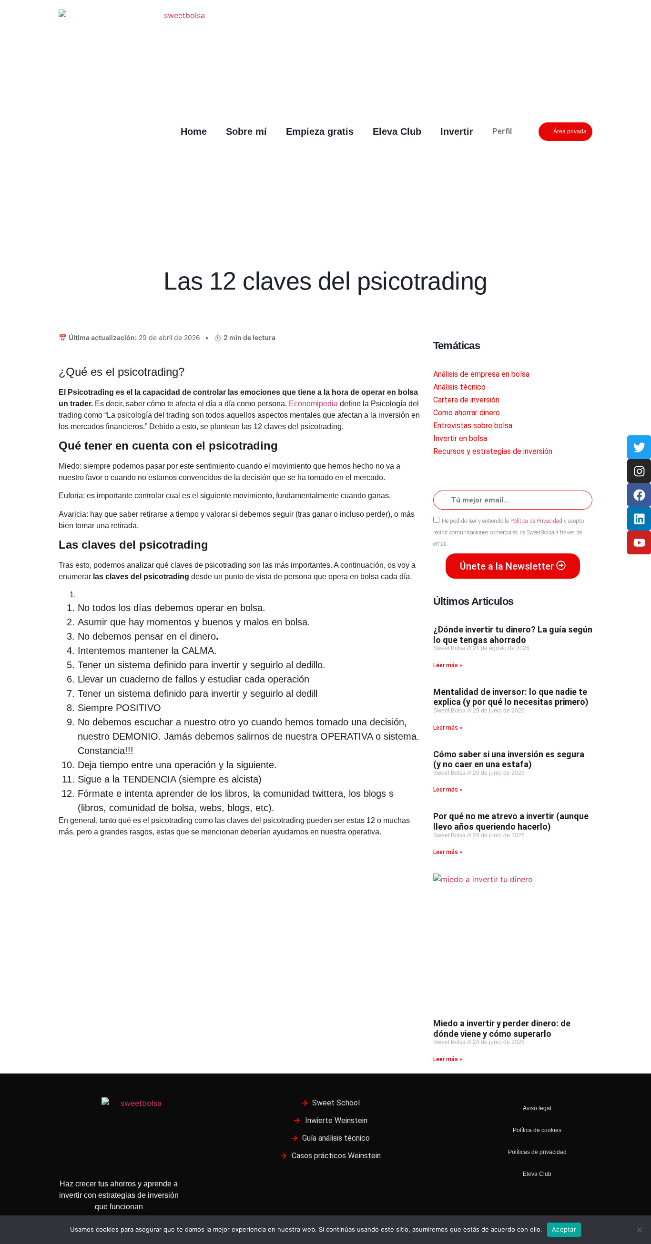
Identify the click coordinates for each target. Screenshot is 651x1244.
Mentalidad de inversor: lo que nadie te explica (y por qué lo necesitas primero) (511, 697)
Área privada (570, 131)
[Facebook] (639, 495)
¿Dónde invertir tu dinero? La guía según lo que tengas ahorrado (512, 634)
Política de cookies (537, 1130)
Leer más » (447, 665)
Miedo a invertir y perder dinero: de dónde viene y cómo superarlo (501, 1028)
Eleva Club (397, 131)
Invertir (456, 131)
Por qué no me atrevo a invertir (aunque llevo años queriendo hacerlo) (511, 821)
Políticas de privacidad (537, 1152)
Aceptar (564, 1229)
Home (194, 131)
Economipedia (314, 404)
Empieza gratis (320, 131)
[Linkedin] (639, 519)
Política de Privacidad (535, 521)
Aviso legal (537, 1108)
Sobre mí (246, 131)
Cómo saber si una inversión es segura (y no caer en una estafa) (508, 759)
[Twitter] (639, 447)
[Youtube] (639, 542)
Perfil (502, 131)
